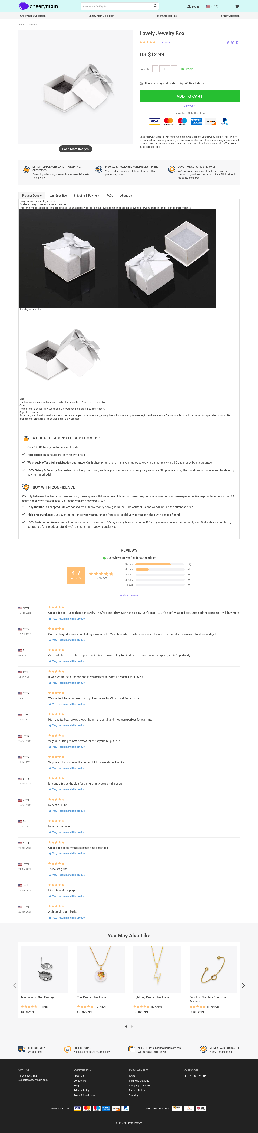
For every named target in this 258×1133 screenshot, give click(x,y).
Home (21, 24)
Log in (195, 6)
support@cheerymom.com (33, 1080)
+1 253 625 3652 (27, 1075)
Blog (76, 1085)
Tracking (134, 1095)
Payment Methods (139, 1080)
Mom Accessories (167, 15)
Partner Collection (230, 15)
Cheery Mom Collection (101, 15)
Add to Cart (190, 96)
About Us (79, 1075)
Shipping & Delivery (139, 1085)
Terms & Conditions (84, 1095)
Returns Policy (137, 1090)
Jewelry (33, 24)
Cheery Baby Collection (33, 15)
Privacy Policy (81, 1090)
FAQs (132, 1075)
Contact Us (80, 1080)
